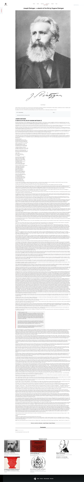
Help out (41, 478)
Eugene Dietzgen (21, 112)
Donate (38, 478)
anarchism (36, 423)
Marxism (32, 423)
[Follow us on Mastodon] (1, 9)
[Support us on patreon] (1, 10)
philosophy (40, 423)
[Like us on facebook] (1, 11)
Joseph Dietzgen (46, 423)
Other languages (46, 478)
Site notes (51, 478)
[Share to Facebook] (53, 112)
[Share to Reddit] (54, 112)
